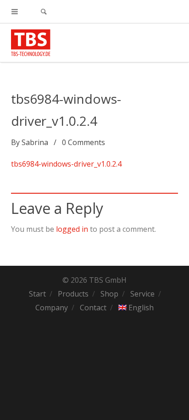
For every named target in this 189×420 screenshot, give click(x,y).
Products (73, 294)
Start (37, 294)
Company (51, 307)
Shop (109, 294)
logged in (72, 229)
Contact (93, 307)
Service (142, 294)
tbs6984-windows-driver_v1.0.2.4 (66, 164)
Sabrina (35, 142)
